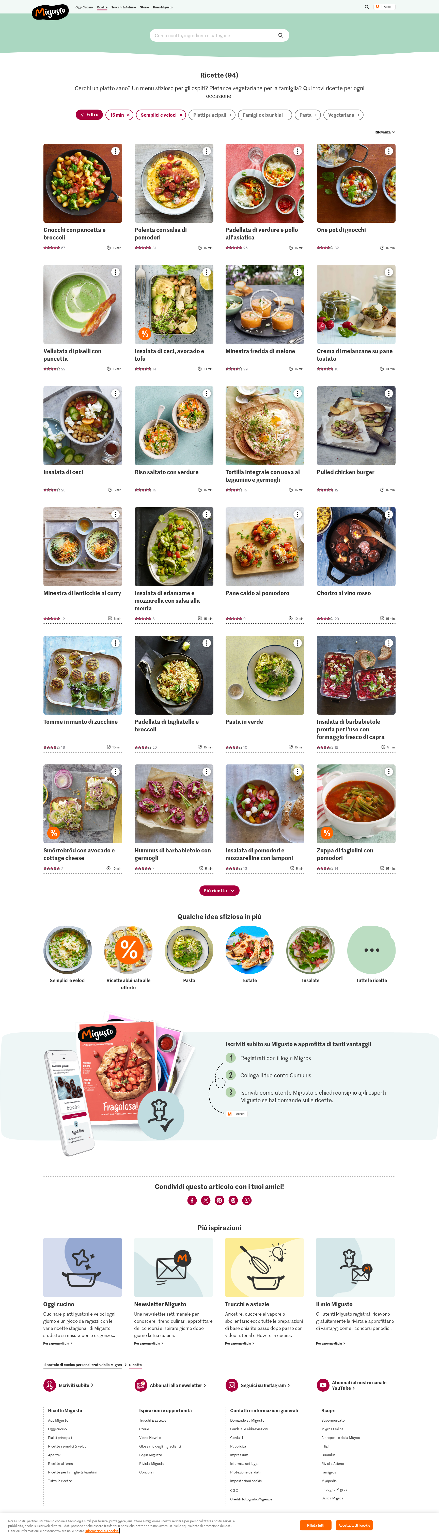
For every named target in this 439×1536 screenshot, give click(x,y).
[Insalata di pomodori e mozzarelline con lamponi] (265, 820)
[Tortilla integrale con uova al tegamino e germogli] (265, 442)
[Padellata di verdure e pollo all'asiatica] (265, 200)
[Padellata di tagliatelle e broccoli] (174, 696)
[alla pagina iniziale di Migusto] (50, 8)
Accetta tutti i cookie (354, 1525)
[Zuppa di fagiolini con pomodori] (356, 820)
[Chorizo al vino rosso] (356, 567)
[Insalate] (310, 958)
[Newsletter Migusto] (173, 1292)
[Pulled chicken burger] (356, 442)
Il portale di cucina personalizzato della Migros (82, 1364)
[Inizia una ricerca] (366, 7)
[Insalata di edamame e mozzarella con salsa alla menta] (174, 567)
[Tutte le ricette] (371, 958)
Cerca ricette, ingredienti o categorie (219, 35)
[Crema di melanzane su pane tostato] (356, 321)
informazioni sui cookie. (102, 1530)
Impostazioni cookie (246, 1481)
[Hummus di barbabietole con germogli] (174, 820)
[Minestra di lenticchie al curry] (82, 567)
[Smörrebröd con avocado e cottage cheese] (82, 820)
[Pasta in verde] (265, 696)
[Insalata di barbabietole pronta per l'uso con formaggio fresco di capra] (356, 696)
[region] (219, 1524)
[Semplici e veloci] (67, 958)
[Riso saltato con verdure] (174, 442)
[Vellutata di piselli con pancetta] (82, 321)
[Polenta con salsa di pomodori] (174, 200)
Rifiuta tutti (315, 1525)
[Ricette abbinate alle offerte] (128, 958)
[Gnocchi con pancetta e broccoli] (82, 200)
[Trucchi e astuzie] (264, 1292)
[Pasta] (189, 958)
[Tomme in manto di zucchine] (82, 696)
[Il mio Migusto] (355, 1292)
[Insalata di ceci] (82, 442)
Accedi (388, 7)
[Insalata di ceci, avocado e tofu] (174, 321)
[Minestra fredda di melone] (265, 321)
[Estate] (250, 958)
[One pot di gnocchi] (356, 200)
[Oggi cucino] (82, 1292)
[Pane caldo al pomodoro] (265, 567)
